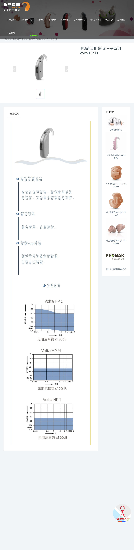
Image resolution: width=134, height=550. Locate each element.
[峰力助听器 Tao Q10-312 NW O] (116, 171)
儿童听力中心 (26, 19)
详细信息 (14, 113)
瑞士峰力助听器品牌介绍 (116, 269)
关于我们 (40, 19)
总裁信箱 (121, 19)
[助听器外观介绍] (116, 121)
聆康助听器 (65, 19)
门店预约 (11, 32)
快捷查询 (34, 35)
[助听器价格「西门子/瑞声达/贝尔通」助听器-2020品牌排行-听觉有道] (17, 6)
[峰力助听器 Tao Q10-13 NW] (116, 199)
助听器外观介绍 (116, 129)
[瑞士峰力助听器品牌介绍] (116, 256)
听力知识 (109, 19)
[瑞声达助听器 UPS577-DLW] (116, 142)
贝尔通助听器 (79, 19)
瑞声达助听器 (95, 19)
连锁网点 (52, 19)
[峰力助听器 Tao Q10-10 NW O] (116, 228)
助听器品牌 (12, 19)
